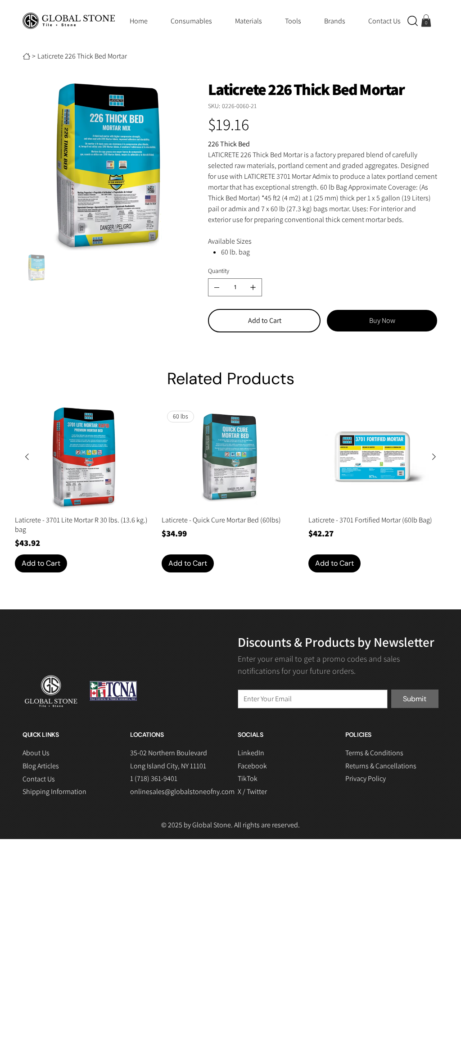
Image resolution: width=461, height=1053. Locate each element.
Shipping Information (54, 791)
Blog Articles (41, 766)
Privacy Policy (365, 778)
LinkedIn (251, 753)
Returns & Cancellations (380, 766)
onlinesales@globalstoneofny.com (182, 791)
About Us (36, 753)
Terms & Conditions (374, 753)
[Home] (26, 56)
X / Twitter (252, 791)
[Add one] (253, 287)
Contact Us (39, 779)
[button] (412, 21)
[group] (230, 489)
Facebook (252, 766)
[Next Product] (434, 456)
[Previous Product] (27, 456)
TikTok (248, 778)
